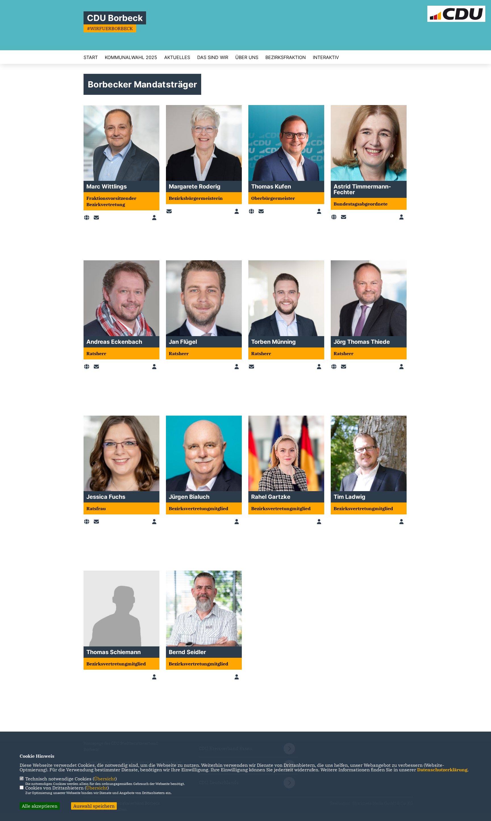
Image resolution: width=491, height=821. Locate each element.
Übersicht (104, 779)
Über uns (246, 57)
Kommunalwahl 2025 (131, 57)
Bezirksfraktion (285, 57)
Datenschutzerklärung (442, 769)
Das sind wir (212, 57)
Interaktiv (326, 57)
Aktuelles (177, 57)
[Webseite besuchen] (88, 218)
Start (91, 57)
